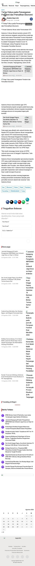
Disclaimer (26, 550)
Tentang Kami (17, 546)
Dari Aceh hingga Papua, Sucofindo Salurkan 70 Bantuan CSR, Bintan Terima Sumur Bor (12, 120)
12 (13, 521)
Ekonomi (9, 187)
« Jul (2, 532)
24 (3, 527)
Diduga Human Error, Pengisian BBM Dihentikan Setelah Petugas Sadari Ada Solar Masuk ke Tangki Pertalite (18, 450)
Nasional (11, 6)
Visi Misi (24, 546)
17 (3, 524)
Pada (21, 187)
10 (3, 521)
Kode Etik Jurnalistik (17, 548)
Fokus (16, 187)
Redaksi (10, 546)
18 (8, 524)
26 (13, 527)
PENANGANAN (15, 191)
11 (8, 521)
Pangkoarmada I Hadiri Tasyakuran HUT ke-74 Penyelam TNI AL (19, 432)
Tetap (23, 191)
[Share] (31, 19)
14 (22, 521)
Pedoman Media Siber (17, 552)
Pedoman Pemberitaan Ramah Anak (14, 550)
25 (8, 527)
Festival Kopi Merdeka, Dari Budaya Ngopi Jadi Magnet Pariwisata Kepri (19, 463)
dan (3, 187)
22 (26, 524)
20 (17, 524)
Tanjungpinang (24, 6)
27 (17, 527)
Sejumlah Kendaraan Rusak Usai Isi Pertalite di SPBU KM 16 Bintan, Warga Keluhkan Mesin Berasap (19, 457)
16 (31, 521)
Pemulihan (5, 191)
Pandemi (27, 187)
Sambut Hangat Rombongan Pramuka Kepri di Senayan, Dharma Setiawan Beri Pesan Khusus (19, 467)
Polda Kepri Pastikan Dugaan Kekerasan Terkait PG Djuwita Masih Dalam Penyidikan (18, 428)
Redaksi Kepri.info (13, 18)
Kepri (17, 6)
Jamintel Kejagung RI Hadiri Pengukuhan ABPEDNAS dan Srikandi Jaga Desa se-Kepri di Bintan (13, 70)
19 (13, 524)
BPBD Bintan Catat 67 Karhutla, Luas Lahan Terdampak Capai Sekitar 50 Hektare (18, 416)
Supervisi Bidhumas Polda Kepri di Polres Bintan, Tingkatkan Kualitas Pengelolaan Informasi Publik (17, 438)
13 (17, 521)
